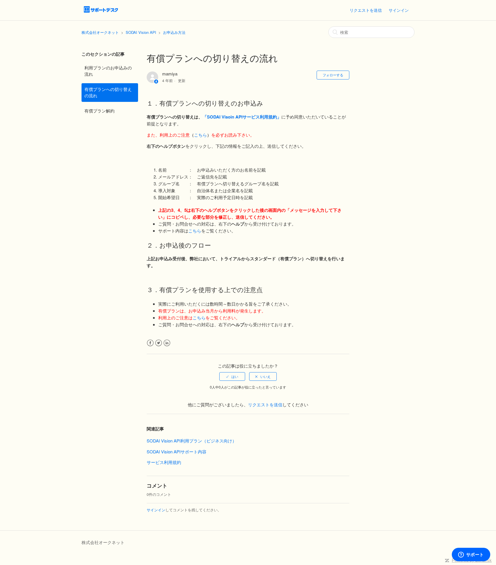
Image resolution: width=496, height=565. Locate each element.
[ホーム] (101, 13)
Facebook (150, 343)
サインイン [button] (399, 10)
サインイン (156, 509)
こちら (200, 135)
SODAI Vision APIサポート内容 (176, 451)
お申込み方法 (174, 32)
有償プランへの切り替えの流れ (108, 92)
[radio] (232, 376)
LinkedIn (166, 343)
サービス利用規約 (164, 462)
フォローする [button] (333, 74)
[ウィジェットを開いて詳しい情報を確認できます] (471, 555)
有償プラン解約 (99, 111)
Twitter (158, 343)
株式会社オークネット (100, 32)
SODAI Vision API (141, 32)
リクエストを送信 (366, 10)
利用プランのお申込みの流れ (108, 71)
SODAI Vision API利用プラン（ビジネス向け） (192, 441)
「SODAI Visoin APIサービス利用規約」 (242, 117)
